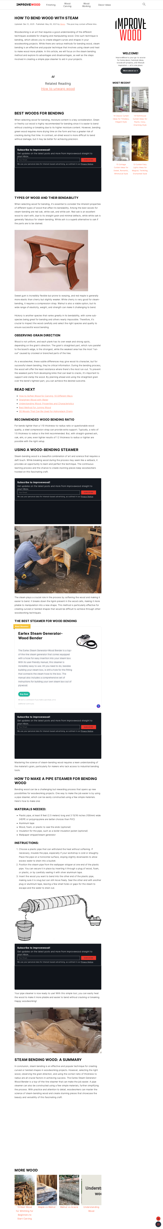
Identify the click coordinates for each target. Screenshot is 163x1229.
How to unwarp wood (58, 89)
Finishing (51, 5)
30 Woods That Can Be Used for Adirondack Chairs (46, 411)
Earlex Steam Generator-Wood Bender (40, 635)
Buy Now (24, 694)
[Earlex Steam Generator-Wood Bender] (87, 652)
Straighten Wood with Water (33, 399)
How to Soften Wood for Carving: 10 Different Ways (46, 396)
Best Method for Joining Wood (35, 407)
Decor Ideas (104, 5)
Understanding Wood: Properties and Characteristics (46, 403)
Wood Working (86, 4)
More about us (129, 71)
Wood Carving (67, 4)
